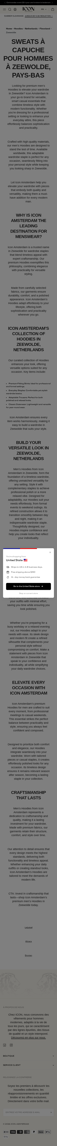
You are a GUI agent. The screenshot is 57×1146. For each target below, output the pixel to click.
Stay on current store (28, 593)
